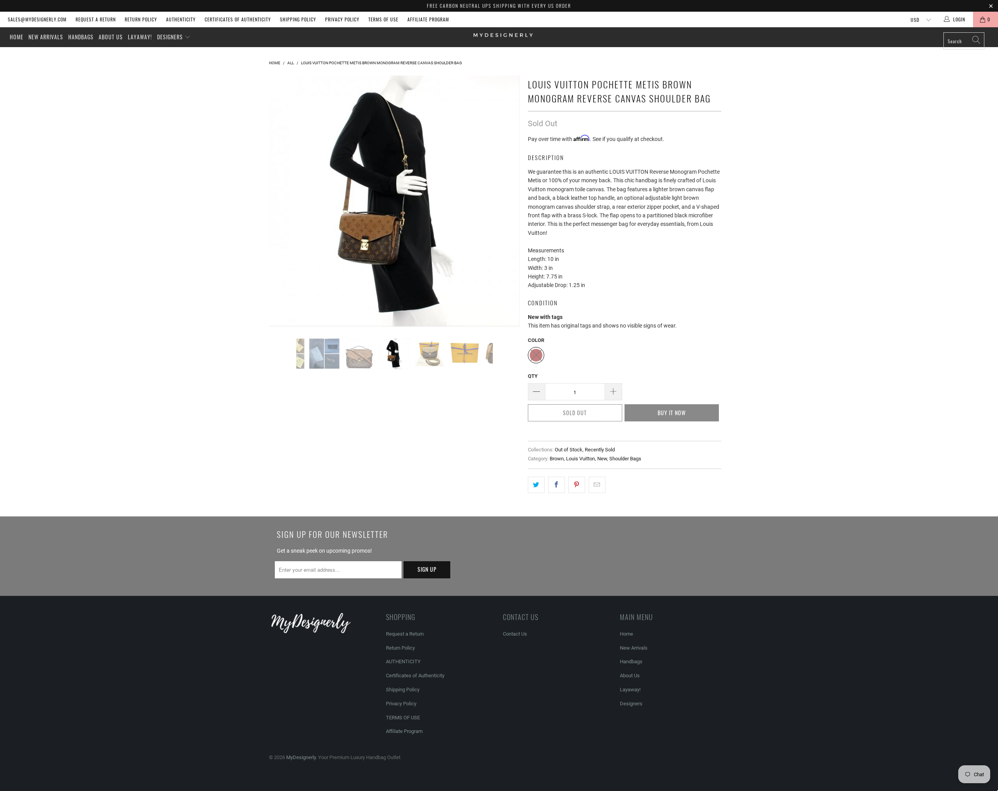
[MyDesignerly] (503, 34)
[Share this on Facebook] (556, 485)
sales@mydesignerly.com (37, 19)
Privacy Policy (342, 19)
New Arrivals (45, 37)
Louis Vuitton (580, 459)
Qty (533, 376)
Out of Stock (568, 450)
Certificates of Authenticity (238, 19)
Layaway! (140, 37)
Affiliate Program (428, 19)
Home (16, 37)
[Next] (506, 201)
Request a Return (96, 19)
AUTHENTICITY (181, 19)
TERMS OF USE (383, 19)
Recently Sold (600, 450)
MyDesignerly (301, 757)
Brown (557, 459)
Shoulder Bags (625, 459)
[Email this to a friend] (597, 485)
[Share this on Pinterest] (576, 485)
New (602, 459)
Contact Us (515, 634)
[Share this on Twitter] (536, 485)
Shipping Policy (298, 19)
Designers (170, 37)
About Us (111, 37)
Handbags (81, 37)
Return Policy (141, 19)
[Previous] (282, 201)
